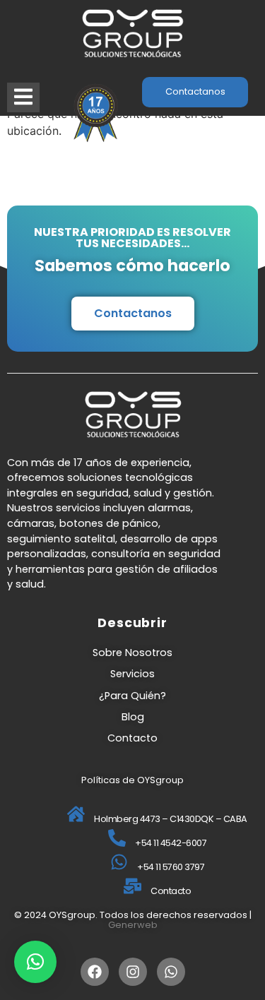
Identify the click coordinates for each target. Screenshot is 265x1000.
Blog (133, 717)
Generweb (133, 925)
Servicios (132, 674)
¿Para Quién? (132, 696)
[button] (35, 962)
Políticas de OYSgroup (132, 780)
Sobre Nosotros (132, 652)
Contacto (132, 738)
